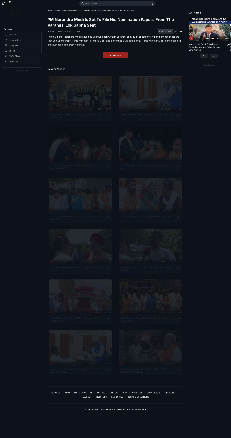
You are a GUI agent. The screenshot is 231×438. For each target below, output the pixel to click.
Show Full (114, 55)
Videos (8, 29)
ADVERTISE (87, 393)
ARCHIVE (101, 393)
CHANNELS (137, 393)
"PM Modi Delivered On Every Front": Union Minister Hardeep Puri (77, 268)
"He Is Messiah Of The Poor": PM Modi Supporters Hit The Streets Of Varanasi (75, 319)
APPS (125, 393)
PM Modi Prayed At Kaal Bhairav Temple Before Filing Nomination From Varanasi (143, 370)
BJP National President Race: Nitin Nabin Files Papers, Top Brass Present (75, 116)
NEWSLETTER (71, 393)
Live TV (12, 35)
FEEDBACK (86, 397)
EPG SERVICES (153, 393)
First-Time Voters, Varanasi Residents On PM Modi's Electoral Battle (146, 167)
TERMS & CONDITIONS (138, 397)
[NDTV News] (15, 11)
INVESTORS (101, 397)
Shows (12, 51)
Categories (14, 45)
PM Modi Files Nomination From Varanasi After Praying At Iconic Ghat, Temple (74, 370)
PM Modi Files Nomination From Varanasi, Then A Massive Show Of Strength (75, 217)
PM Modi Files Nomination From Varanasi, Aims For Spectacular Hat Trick (72, 167)
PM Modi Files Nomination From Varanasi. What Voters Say (145, 216)
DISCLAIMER (170, 393)
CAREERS (114, 393)
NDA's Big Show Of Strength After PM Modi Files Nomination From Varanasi (145, 319)
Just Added (195, 12)
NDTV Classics (15, 56)
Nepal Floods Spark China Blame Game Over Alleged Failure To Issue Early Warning (205, 47)
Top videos (14, 61)
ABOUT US (55, 393)
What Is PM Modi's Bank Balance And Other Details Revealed (146, 115)
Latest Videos (15, 40)
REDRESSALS (117, 397)
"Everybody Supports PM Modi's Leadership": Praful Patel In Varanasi (146, 268)
